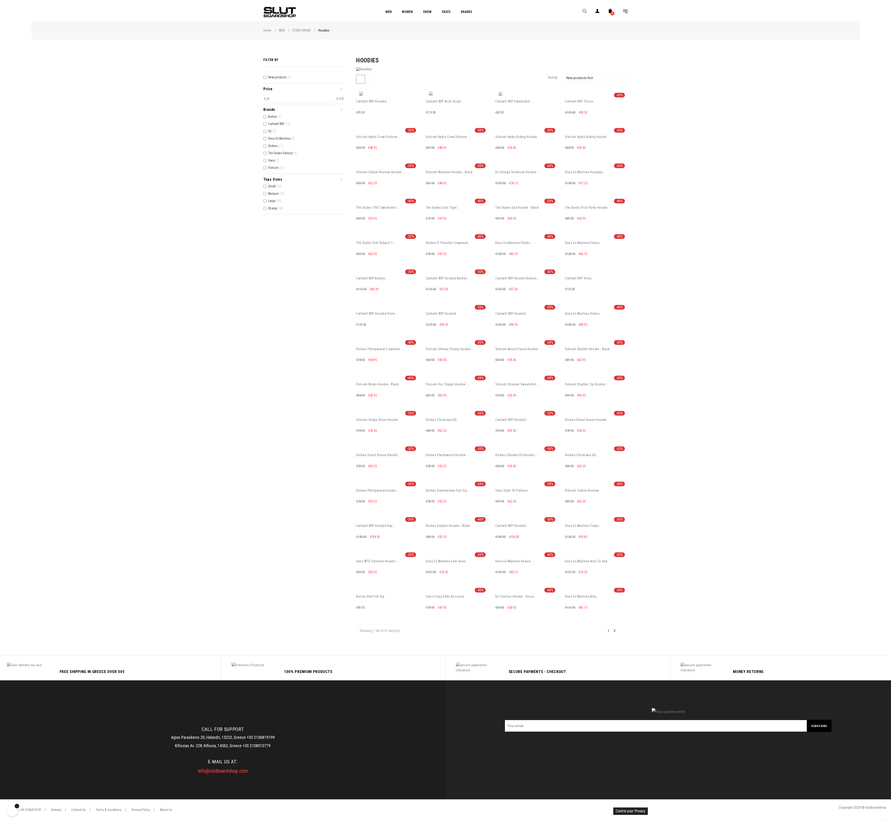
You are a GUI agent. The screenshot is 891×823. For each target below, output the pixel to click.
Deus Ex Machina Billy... (582, 596)
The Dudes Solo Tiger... (442, 207)
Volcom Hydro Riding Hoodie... (517, 137)
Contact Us (78, 810)
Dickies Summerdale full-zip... (448, 490)
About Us (166, 810)
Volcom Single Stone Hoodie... (378, 420)
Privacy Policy (141, 810)
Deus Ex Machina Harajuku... (585, 172)
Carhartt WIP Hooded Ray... (375, 526)
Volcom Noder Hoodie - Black (377, 384)
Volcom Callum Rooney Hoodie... (380, 172)
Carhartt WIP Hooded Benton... (448, 278)
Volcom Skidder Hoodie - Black (587, 349)
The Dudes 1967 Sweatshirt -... (378, 207)
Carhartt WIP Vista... (579, 278)
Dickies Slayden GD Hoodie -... (517, 455)
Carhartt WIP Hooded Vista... (376, 313)
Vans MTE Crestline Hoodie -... (378, 561)
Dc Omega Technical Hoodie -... (518, 172)
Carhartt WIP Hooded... (372, 101)
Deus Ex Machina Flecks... (514, 243)
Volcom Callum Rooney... (583, 490)
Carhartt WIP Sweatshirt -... (514, 101)
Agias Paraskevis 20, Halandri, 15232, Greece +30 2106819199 (223, 737)
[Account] (597, 12)
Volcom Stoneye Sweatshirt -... (518, 384)
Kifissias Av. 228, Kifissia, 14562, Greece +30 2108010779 (223, 745)
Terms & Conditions (109, 810)
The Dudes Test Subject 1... (376, 243)
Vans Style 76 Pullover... (512, 490)
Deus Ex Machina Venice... (514, 561)
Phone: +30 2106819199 (25, 810)
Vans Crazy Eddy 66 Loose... (446, 596)
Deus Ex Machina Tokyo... (583, 526)
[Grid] (360, 79)
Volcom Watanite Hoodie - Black (449, 172)
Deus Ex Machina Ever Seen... (447, 561)
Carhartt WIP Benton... (372, 278)
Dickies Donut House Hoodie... (587, 420)
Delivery (56, 810)
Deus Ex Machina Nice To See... (587, 561)
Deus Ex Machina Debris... (583, 313)
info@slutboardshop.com (223, 771)
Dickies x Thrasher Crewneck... (448, 243)
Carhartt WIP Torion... (580, 101)
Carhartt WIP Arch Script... (445, 101)
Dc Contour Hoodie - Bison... (515, 596)
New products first (595, 78)
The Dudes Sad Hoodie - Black (517, 207)
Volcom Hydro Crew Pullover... (378, 137)
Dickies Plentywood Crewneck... (379, 349)
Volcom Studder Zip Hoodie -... (587, 384)
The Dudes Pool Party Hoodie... (587, 207)
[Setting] (623, 12)
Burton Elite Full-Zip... (371, 596)
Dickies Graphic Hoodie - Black (448, 526)
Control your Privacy (630, 811)
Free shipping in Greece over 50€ (92, 671)
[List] (370, 79)
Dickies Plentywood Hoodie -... (448, 455)
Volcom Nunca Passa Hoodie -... (518, 349)
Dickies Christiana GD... (442, 420)
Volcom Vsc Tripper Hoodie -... (448, 384)
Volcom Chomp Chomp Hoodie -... (450, 349)
